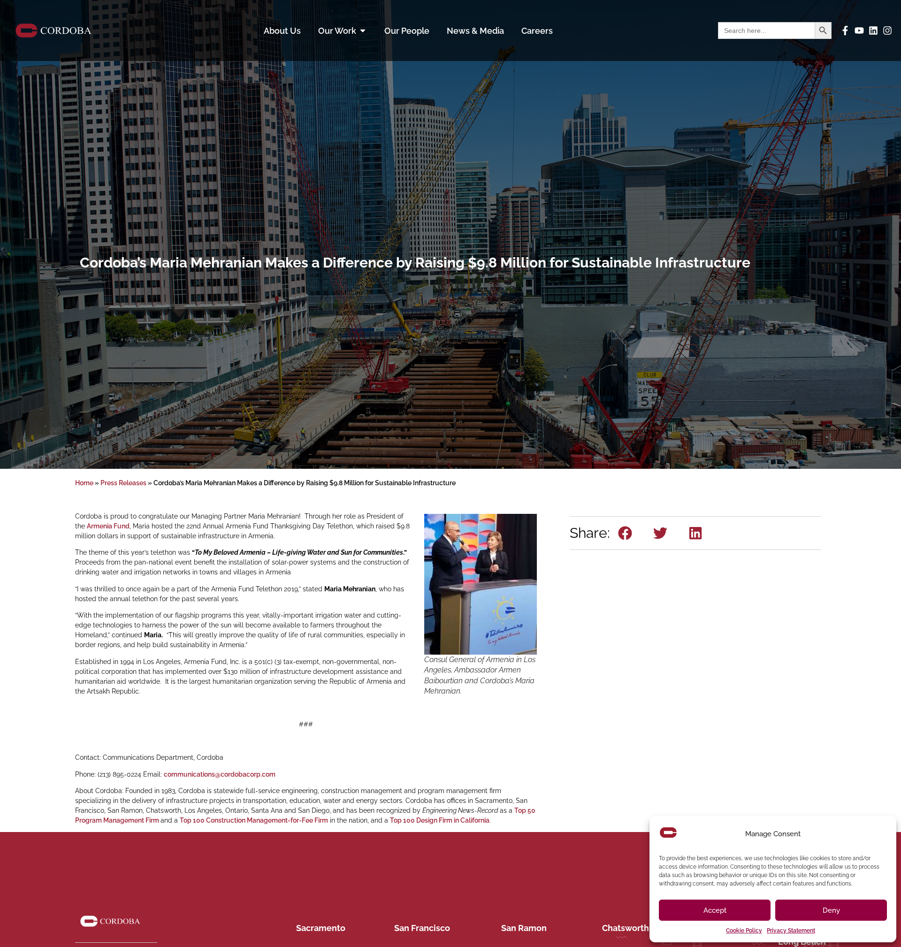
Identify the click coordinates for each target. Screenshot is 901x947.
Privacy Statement (791, 930)
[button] (625, 533)
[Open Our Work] (363, 30)
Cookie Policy (744, 930)
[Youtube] (859, 30)
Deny (831, 910)
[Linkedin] (873, 30)
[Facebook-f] (845, 30)
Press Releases (123, 483)
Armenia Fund (108, 526)
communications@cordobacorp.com (219, 774)
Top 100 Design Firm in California (439, 820)
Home (84, 483)
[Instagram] (887, 30)
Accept (714, 910)
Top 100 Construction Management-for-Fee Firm (254, 820)
